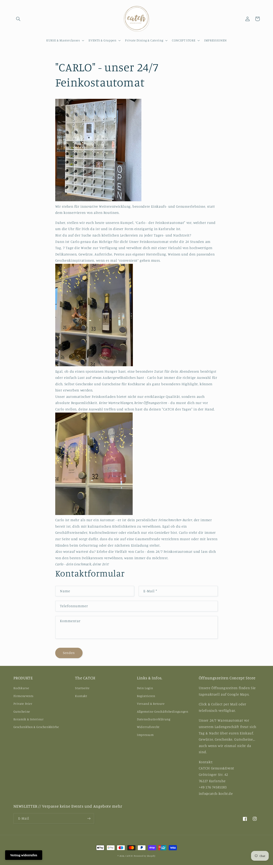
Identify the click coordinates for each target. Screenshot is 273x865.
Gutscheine (21, 711)
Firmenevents (23, 696)
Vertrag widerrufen (23, 855)
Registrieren (146, 696)
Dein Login (145, 688)
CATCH (129, 856)
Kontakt (81, 696)
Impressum (145, 735)
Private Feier (22, 703)
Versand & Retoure (151, 703)
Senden (69, 653)
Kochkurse (21, 688)
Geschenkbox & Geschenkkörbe (36, 727)
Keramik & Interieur (28, 719)
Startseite (82, 688)
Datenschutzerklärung (153, 719)
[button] (18, 19)
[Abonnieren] (89, 818)
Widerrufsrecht (148, 727)
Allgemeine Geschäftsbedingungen (162, 711)
